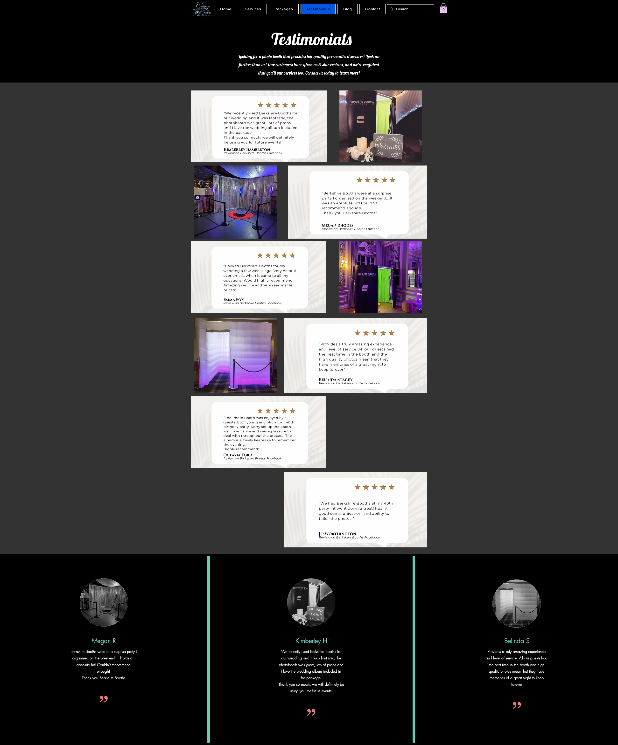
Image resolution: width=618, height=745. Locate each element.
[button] (443, 8)
